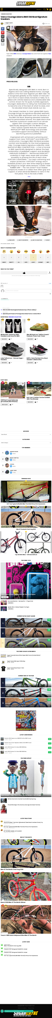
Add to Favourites (23, 240)
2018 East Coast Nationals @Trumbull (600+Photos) (9, 401)
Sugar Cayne (7, 944)
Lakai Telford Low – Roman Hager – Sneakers (12, 359)
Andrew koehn (14, 451)
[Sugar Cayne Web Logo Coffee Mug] (3, 662)
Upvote (24, 272)
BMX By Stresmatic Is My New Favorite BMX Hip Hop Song (22, 799)
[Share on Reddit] (2, 36)
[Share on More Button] (2, 44)
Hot (28, 382)
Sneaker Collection (14, 317)
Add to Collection (37, 240)
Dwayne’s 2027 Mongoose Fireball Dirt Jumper (15, 949)
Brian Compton (14, 458)
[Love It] (2, 873)
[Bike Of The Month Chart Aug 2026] (26, 517)
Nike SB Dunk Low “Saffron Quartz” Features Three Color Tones (38, 335)
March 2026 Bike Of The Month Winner (13, 902)
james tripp (13, 470)
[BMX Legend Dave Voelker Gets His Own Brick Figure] (26, 581)
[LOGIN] (50, 9)
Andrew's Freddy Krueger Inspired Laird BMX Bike (17, 695)
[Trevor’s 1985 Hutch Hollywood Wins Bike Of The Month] (26, 919)
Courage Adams (6, 243)
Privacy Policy (31, 1008)
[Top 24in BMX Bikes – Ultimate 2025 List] (26, 542)
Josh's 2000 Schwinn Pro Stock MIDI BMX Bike (15, 747)
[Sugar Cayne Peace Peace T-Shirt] (3, 668)
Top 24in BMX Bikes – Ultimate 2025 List (26, 554)
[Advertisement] (25, 372)
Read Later (11, 240)
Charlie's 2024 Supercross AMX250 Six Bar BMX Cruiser (17, 738)
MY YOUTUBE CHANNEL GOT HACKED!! (13, 831)
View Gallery (5, 404)
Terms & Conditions (22, 1008)
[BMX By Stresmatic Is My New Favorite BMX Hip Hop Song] (4, 800)
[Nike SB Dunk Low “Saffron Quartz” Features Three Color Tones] (39, 326)
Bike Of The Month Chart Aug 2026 (26, 529)
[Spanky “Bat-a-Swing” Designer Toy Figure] (4, 608)
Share (8, 28)
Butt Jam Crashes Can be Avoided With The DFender (38, 398)
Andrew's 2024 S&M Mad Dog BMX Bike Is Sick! (16, 626)
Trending (2, 382)
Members (39, 9)
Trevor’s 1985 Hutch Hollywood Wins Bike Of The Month (18, 935)
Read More (4, 339)
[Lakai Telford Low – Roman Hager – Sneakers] (13, 350)
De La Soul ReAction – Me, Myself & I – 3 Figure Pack (20, 601)
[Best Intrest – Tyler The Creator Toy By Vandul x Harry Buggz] (26, 778)
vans (13, 243)
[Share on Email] (2, 40)
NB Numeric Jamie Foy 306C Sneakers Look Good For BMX (10, 335)
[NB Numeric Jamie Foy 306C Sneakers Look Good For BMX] (13, 326)
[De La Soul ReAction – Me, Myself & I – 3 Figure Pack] (4, 603)
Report (48, 240)
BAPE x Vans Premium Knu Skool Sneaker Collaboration (37, 359)
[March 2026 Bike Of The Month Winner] (26, 886)
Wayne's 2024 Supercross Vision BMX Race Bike (16, 646)
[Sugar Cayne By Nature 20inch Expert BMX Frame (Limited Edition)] (3, 656)
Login (50, 283)
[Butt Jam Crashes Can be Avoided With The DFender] (39, 389)
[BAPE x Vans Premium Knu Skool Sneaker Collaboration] (39, 350)
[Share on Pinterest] (2, 32)
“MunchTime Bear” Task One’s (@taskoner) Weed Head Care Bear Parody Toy (23, 822)
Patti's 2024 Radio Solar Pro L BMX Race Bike (16, 705)
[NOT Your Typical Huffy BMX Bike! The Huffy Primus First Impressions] (26, 491)
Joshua (12, 464)
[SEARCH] (44, 9)
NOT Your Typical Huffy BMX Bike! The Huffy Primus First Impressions (26, 504)
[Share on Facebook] (2, 28)
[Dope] (2, 319)
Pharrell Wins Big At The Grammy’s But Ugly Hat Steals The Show (24, 805)
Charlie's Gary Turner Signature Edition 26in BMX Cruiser (17, 742)
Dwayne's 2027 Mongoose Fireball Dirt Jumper (16, 636)
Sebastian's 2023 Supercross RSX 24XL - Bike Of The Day (18, 685)
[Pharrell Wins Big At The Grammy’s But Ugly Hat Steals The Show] (4, 808)
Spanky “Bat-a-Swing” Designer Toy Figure (18, 607)
